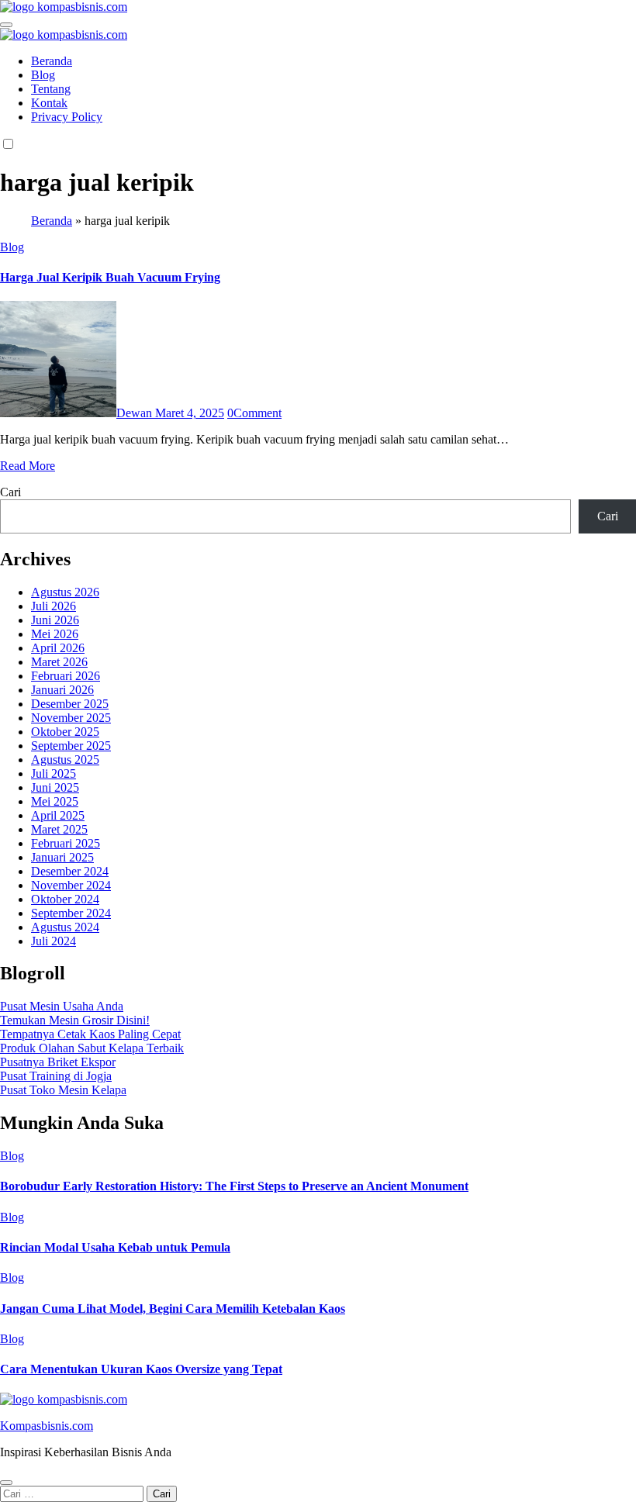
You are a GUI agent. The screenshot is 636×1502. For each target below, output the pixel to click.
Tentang (51, 88)
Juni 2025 (55, 787)
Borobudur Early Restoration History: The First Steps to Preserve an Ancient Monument (234, 1186)
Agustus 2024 (65, 927)
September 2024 (71, 913)
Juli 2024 (53, 941)
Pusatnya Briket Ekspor (58, 1062)
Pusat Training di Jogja (56, 1075)
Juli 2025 (53, 773)
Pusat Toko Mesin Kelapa (63, 1089)
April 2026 (58, 647)
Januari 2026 (62, 689)
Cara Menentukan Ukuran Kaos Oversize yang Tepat (141, 1369)
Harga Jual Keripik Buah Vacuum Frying (110, 277)
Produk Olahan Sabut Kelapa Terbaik (92, 1048)
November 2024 (71, 885)
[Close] (6, 1482)
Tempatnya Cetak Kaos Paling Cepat (90, 1034)
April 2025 (58, 815)
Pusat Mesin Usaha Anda (61, 1006)
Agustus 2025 (65, 759)
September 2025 (71, 745)
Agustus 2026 (65, 592)
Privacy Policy (66, 116)
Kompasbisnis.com (46, 1425)
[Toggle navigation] (6, 24)
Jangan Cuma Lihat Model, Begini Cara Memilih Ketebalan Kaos (172, 1308)
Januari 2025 (62, 857)
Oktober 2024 (65, 899)
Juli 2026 (53, 606)
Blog (43, 74)
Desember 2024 (70, 871)
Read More (27, 465)
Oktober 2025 (65, 731)
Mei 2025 (54, 801)
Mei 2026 (54, 634)
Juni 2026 (55, 620)
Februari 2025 (65, 843)
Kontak (49, 102)
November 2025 (71, 717)
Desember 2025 (70, 703)
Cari (10, 492)
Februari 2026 (65, 675)
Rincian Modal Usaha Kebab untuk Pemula (115, 1247)
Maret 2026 (59, 661)
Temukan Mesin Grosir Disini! (75, 1020)
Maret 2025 (59, 829)
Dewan (135, 413)
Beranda (51, 60)
